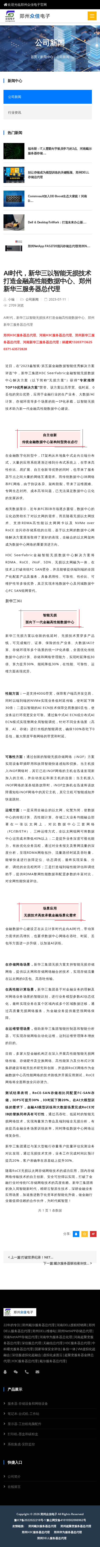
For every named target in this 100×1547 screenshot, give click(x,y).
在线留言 (14, 1486)
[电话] (27, 1372)
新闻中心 (46, 57)
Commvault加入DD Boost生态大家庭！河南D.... (57, 199)
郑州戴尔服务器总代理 (42, 1526)
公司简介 (14, 1476)
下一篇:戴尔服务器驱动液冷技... (66, 1263)
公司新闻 (14, 96)
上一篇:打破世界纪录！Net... (31, 1257)
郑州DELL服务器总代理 (52, 1538)
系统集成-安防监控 (21, 1444)
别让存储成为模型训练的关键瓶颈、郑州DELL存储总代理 (58, 175)
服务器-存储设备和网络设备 (28, 1403)
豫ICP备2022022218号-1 (30, 1520)
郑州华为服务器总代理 (68, 1532)
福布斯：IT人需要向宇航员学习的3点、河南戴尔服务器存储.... (60, 151)
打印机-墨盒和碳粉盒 (23, 1434)
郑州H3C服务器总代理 (36, 1532)
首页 (34, 57)
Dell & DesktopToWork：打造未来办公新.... (57, 222)
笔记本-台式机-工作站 (23, 1413)
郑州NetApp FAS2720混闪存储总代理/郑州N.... (59, 246)
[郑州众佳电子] (29, 16)
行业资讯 (14, 112)
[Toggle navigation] (92, 16)
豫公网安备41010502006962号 (66, 1520)
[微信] (16, 1372)
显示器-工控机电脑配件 (24, 1424)
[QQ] (5, 1372)
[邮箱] (37, 1372)
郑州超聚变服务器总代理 (75, 1526)
